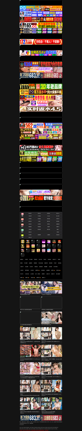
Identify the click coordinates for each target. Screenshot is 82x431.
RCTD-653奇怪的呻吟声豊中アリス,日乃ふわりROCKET (30, 359)
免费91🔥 (22, 277)
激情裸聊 (48, 270)
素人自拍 (57, 215)
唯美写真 (48, 229)
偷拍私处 (36, 266)
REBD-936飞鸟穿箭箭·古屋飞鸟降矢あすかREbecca (51, 342)
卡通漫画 (30, 229)
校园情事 (39, 234)
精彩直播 (50, 263)
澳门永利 (40, 259)
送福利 (59, 259)
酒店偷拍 (59, 263)
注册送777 (54, 259)
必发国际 (50, 266)
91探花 (39, 221)
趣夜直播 (41, 266)
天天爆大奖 (27, 273)
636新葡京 (43, 270)
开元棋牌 (30, 259)
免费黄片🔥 (38, 277)
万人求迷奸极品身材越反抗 (26, 324)
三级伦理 (30, 215)
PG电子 (45, 259)
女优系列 (39, 224)
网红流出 (48, 221)
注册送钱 (49, 259)
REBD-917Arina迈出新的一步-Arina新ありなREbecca (51, 377)
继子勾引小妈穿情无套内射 (26, 309)
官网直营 (35, 259)
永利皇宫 (32, 270)
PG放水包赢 (41, 263)
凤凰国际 (35, 263)
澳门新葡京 (56, 266)
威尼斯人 (21, 259)
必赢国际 (30, 263)
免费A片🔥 (27, 277)
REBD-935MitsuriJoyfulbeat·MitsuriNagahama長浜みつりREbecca (30, 395)
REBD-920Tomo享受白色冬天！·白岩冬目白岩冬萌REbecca (30, 342)
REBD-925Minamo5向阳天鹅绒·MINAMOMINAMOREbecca (48, 412)
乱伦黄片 (31, 266)
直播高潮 (46, 263)
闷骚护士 (57, 226)
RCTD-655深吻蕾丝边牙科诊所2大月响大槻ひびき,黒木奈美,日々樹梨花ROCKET (30, 377)
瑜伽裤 (48, 226)
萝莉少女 (57, 213)
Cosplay (48, 215)
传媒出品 (30, 232)
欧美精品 (48, 213)
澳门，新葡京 (37, 273)
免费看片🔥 (37, 270)
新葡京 (21, 263)
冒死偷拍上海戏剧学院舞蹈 (47, 309)
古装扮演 (30, 224)
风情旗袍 (30, 226)
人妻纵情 (48, 234)
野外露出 (57, 221)
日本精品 (39, 215)
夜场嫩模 (45, 266)
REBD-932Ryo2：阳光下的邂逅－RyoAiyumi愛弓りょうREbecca (52, 359)
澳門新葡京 (27, 270)
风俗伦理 (57, 234)
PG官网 (26, 259)
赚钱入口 (43, 277)
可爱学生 (48, 224)
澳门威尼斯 (58, 273)
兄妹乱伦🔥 (33, 277)
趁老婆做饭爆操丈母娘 (25, 294)
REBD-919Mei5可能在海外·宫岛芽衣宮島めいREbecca (30, 412)
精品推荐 (30, 213)
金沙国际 (32, 273)
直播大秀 (52, 273)
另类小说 (30, 237)
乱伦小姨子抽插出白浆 (46, 324)
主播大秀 (21, 266)
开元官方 (21, 273)
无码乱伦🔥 (58, 270)
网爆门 (58, 229)
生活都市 (30, 234)
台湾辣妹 (30, 218)
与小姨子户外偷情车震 (46, 294)
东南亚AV (57, 218)
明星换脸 (39, 226)
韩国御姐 (39, 218)
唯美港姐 (48, 218)
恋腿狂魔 (57, 224)
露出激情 (39, 229)
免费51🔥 (53, 270)
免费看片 (43, 273)
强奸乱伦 (39, 213)
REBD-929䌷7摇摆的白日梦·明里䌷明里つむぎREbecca (51, 395)
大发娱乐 (21, 270)
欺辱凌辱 (30, 221)
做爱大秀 (48, 273)
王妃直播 (26, 266)
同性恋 (58, 232)
